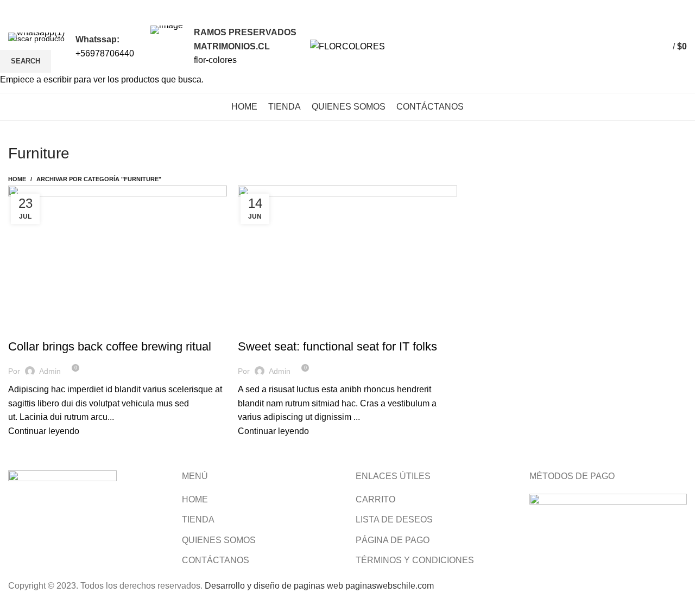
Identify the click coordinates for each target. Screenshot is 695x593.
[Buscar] (631, 47)
